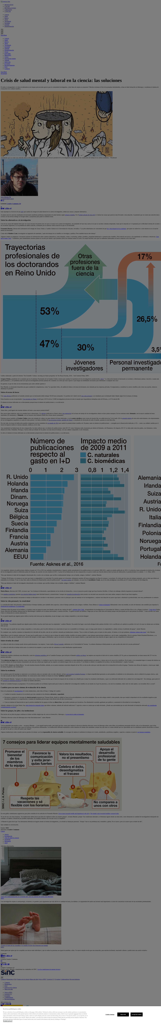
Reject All (123, 1014)
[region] (80, 1014)
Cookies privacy (7, 1021)
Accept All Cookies (137, 1014)
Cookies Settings (110, 1014)
